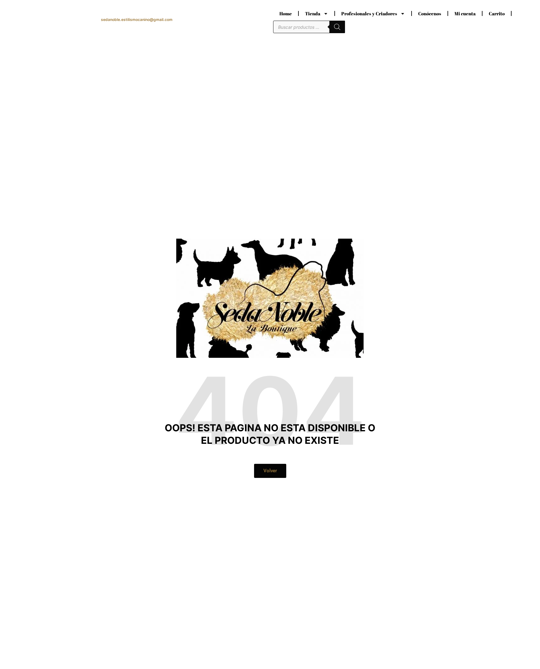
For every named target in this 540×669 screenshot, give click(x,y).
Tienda (312, 13)
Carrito (497, 13)
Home (285, 13)
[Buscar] (337, 27)
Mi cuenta (465, 13)
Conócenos (429, 13)
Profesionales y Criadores (369, 13)
